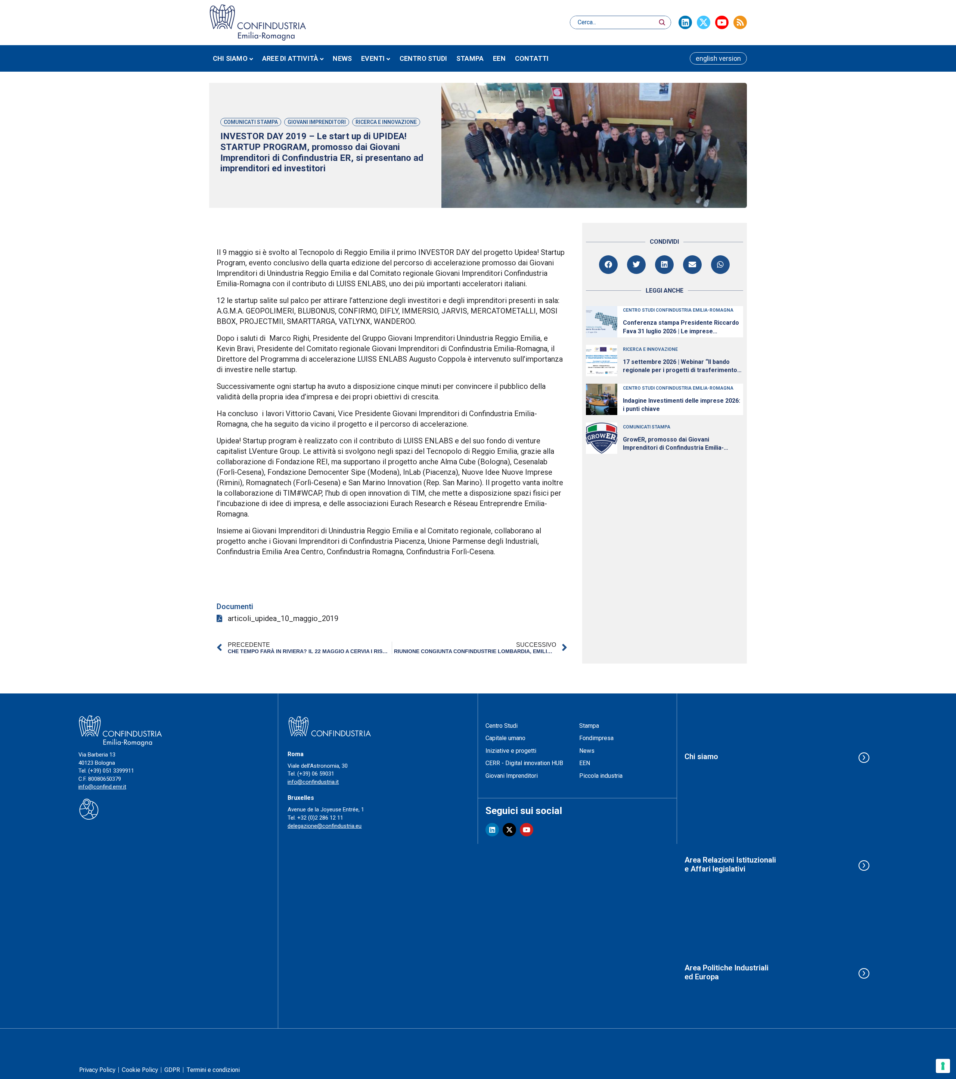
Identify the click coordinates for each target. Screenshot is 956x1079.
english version (718, 58)
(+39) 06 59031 (315, 773)
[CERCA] (662, 22)
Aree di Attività (290, 58)
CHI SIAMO (230, 58)
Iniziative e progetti (510, 750)
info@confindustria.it (313, 782)
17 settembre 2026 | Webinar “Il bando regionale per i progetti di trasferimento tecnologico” (680, 366)
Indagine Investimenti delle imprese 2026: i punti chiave (681, 404)
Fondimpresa (596, 738)
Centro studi (423, 58)
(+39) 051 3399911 (111, 770)
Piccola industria (601, 775)
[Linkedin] (685, 22)
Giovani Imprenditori (317, 122)
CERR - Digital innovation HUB (524, 763)
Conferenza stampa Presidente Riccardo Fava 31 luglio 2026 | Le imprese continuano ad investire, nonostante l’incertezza (681, 327)
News (342, 58)
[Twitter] (703, 22)
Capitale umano (505, 738)
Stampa (470, 58)
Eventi (373, 58)
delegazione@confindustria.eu (324, 826)
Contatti (532, 58)
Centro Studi (501, 725)
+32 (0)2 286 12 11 (320, 817)
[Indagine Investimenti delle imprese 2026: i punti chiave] (601, 399)
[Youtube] (722, 22)
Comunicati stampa (251, 122)
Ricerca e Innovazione (386, 122)
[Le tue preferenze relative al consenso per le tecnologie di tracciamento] (943, 1066)
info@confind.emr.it (102, 786)
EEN (499, 58)
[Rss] (740, 22)
